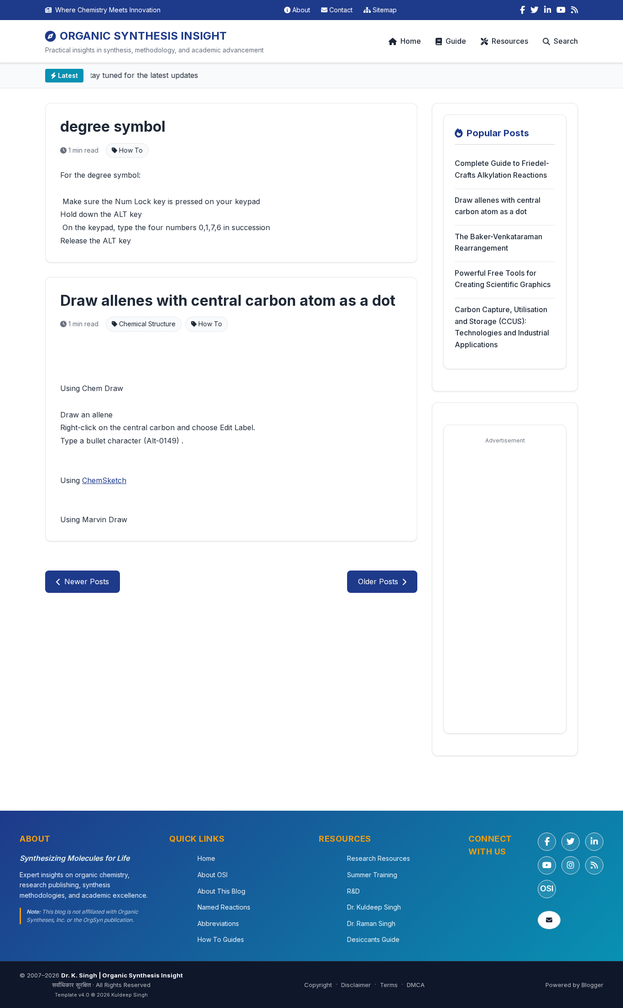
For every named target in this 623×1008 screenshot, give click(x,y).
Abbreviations (218, 923)
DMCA (416, 984)
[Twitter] (534, 10)
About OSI (212, 875)
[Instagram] (570, 865)
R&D (353, 891)
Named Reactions (223, 907)
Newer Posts (86, 581)
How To (130, 150)
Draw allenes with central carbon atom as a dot (227, 300)
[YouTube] (561, 10)
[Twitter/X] (570, 842)
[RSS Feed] (574, 10)
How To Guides (220, 939)
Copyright (318, 984)
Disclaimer (356, 984)
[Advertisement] (505, 585)
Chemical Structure (146, 324)
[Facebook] (522, 10)
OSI (547, 888)
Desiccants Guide (373, 939)
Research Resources (378, 858)
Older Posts (378, 581)
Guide (456, 41)
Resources (510, 41)
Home (410, 41)
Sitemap (385, 10)
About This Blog (221, 891)
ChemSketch (104, 480)
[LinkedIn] (547, 10)
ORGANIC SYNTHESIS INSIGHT (143, 35)
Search (566, 41)
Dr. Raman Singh (371, 923)
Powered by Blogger (574, 984)
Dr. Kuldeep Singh (374, 907)
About (301, 10)
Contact (341, 10)
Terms (389, 984)
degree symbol (113, 126)
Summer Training (372, 875)
